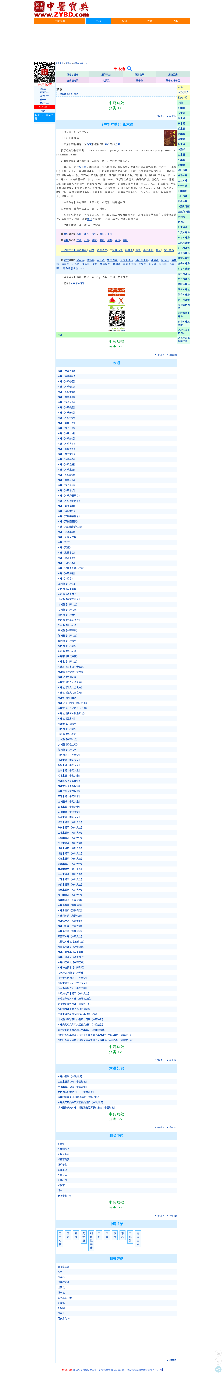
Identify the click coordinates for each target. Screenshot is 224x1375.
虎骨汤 (184, 263)
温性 (94, 234)
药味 (66, 240)
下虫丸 (61, 1313)
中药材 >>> (44, 107)
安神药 (117, 264)
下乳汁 (130, 1237)
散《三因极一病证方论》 (73, 703)
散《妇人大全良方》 (70, 682)
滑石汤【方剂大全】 (70, 858)
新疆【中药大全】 (69, 817)
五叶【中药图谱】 (69, 812)
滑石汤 (184, 268)
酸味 (102, 240)
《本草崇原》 (67, 392)
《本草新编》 (67, 475)
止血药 (75, 264)
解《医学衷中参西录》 (72, 667)
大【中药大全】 (68, 609)
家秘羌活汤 (184, 323)
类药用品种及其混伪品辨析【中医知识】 (81, 1102)
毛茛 (89, 144)
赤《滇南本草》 (68, 589)
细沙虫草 (139, 74)
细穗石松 (62, 1180)
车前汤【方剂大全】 (70, 827)
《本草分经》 (67, 412)
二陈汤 (184, 243)
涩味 (117, 240)
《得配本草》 (67, 511)
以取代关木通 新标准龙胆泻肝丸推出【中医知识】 (87, 1107)
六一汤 (184, 300)
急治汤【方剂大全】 (70, 874)
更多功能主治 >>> (73, 268)
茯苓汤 (184, 253)
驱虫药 (65, 264)
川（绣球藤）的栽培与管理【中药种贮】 (81, 1019)
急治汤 (184, 279)
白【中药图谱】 (68, 584)
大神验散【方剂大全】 (72, 941)
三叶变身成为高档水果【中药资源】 (79, 1014)
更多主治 (138, 1239)
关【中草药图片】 (69, 620)
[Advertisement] (112, 43)
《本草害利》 (67, 444)
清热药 (90, 260)
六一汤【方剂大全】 (70, 895)
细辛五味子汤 (173, 80)
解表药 (80, 260)
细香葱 (61, 1185)
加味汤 (184, 284)
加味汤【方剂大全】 (70, 879)
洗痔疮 (83, 1237)
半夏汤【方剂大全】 (70, 822)
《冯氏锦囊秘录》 (69, 516)
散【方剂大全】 (68, 677)
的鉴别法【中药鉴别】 (72, 962)
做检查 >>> (44, 96)
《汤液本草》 (67, 532)
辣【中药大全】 (68, 646)
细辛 (60, 1190)
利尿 (91, 250)
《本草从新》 (67, 402)
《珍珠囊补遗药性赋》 (72, 568)
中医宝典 (60, 21)
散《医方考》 (67, 718)
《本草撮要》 (67, 407)
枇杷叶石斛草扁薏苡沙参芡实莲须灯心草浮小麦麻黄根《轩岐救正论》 (96, 1035)
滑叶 (182, 170)
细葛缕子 (62, 1144)
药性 (66, 234)
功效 (66, 260)
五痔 (76, 1235)
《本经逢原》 (67, 506)
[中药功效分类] (116, 112)
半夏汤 (184, 232)
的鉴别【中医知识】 (70, 1076)
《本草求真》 (67, 469)
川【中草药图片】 (69, 599)
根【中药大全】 (68, 661)
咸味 (110, 240)
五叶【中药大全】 (69, 807)
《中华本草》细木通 (67, 94)
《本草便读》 (67, 386)
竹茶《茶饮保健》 (69, 791)
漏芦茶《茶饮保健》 (70, 921)
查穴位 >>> (44, 103)
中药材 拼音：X (80, 63)
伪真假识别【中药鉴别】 (73, 988)
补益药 (152, 264)
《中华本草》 (78, 283)
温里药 (155, 260)
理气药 (165, 260)
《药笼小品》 (67, 552)
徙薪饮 (106, 80)
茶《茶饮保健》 (68, 656)
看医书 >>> (44, 100)
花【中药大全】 (68, 635)
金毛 (182, 175)
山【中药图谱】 (68, 734)
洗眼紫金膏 (63, 1266)
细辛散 (139, 80)
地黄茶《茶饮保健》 (70, 905)
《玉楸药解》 (67, 563)
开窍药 (142, 264)
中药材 (68, 63)
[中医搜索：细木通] (128, 69)
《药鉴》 (65, 542)
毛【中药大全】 (68, 651)
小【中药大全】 (68, 739)
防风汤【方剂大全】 (70, 838)
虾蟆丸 (61, 1303)
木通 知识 (183, 92)
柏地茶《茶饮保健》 (70, 900)
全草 (117, 144)
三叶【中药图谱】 (69, 796)
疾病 (150, 21)
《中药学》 (66, 578)
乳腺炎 (129, 250)
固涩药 (163, 264)
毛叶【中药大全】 (69, 775)
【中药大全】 (67, 371)
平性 (110, 234)
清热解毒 (81, 250)
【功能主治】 (68, 250)
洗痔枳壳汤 (72, 80)
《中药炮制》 (67, 573)
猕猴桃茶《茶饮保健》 (72, 947)
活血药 (86, 264)
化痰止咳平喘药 (101, 264)
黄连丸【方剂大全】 (70, 864)
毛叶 (182, 186)
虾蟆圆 (61, 1308)
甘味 (79, 240)
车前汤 (184, 237)
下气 (114, 1235)
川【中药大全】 (68, 604)
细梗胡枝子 (63, 1149)
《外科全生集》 (68, 537)
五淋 (68, 1235)
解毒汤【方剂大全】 (70, 890)
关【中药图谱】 (68, 630)
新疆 (182, 201)
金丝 (182, 180)
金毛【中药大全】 (69, 765)
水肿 (138, 250)
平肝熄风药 (129, 264)
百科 (175, 21)
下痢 (107, 1235)
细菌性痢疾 (91, 1240)
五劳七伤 (60, 1239)
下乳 (122, 1235)
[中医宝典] (61, 16)
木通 (180, 87)
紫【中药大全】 (68, 750)
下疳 (99, 1235)
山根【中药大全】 (69, 801)
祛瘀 (99, 250)
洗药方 (61, 1272)
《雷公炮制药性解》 (70, 526)
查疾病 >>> (44, 89)
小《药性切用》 (68, 744)
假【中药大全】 (68, 641)
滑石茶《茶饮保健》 (70, 910)
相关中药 (182, 97)
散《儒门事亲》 (68, 698)
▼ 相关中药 (159, 116)
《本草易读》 (67, 485)
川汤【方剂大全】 (69, 755)
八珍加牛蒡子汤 (184, 340)
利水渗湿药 (141, 260)
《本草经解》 (67, 459)
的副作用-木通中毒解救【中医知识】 (79, 1097)
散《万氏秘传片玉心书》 (73, 708)
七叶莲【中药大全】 (70, 926)
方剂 (124, 21)
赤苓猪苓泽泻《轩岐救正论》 (75, 998)
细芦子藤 (106, 74)
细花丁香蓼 (72, 74)
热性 (86, 234)
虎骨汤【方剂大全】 (70, 853)
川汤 (182, 227)
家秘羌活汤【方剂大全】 (73, 983)
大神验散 (184, 306)
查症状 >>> (44, 92)
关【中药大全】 (68, 625)
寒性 (79, 234)
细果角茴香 (63, 1154)
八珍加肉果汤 (184, 331)
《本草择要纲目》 (69, 495)
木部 (89, 219)
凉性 (102, 234)
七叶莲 (184, 206)
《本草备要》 (67, 381)
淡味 (125, 240)
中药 (98, 21)
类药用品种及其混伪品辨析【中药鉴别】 (81, 1024)
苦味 (86, 240)
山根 (182, 191)
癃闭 (158, 250)
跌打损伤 (169, 250)
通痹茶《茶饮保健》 (70, 931)
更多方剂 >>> (65, 1318)
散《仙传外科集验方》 (72, 713)
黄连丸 (184, 274)
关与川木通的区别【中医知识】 (76, 1092)
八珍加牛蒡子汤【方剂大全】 (75, 1009)
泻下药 (101, 260)
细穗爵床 (173, 74)
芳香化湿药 (126, 260)
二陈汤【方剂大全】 (70, 832)
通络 (104, 250)
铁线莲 (83, 167)
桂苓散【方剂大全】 (70, 848)
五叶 (182, 196)
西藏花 (184, 211)
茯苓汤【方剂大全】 (70, 843)
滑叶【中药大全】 (69, 760)
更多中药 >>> (65, 1196)
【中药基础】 (67, 376)
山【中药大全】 (68, 729)
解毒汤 (184, 294)
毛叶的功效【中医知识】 (73, 1087)
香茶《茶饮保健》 (69, 786)
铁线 (107, 144)
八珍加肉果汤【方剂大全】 (74, 993)
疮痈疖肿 (117, 250)
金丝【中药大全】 (69, 770)
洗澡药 (61, 1277)
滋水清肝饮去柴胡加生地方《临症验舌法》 (82, 1030)
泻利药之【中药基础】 (72, 973)
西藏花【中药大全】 (70, 936)
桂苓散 (184, 258)
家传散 (184, 289)
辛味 (94, 240)
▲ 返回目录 (171, 116)
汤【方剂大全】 (68, 724)
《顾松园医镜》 (68, 521)
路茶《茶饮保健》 (69, 781)
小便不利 (148, 250)
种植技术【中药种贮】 (72, 967)
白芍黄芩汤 (184, 315)
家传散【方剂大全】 (70, 884)
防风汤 (184, 248)
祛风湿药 (112, 260)
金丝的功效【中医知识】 (73, 1081)
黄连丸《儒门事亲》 (70, 869)
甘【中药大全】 (68, 615)
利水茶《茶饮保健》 (70, 915)
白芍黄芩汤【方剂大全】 (73, 978)
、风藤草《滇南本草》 (72, 952)
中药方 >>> (44, 111)
